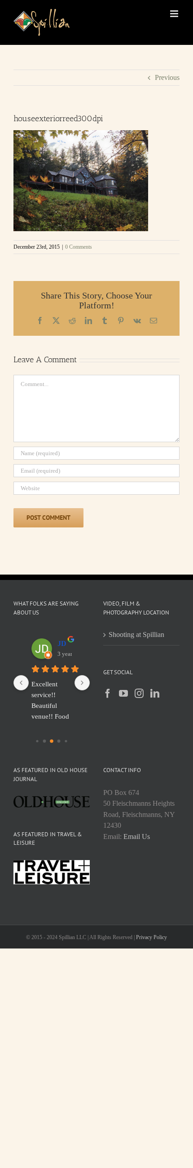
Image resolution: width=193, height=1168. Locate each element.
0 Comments (78, 247)
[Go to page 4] (66, 741)
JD (61, 643)
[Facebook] (107, 693)
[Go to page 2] (51, 741)
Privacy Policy (151, 937)
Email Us (136, 836)
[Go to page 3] (59, 741)
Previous (167, 77)
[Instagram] (139, 693)
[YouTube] (123, 693)
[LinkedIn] (154, 693)
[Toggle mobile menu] (175, 13)
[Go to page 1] (44, 741)
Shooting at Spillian (136, 634)
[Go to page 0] (37, 741)
